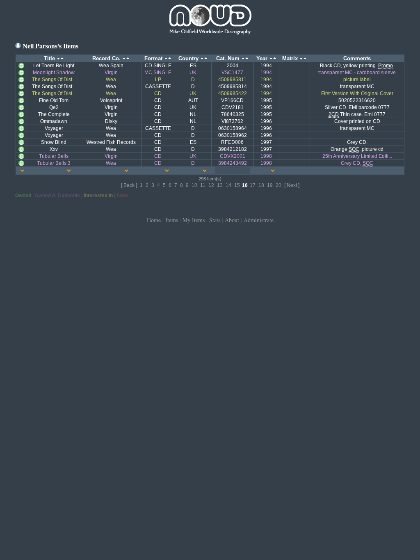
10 (194, 185)
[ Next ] (291, 185)
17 (253, 185)
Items (171, 220)
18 (261, 185)
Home (154, 220)
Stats (214, 220)
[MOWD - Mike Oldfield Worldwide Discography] (210, 20)
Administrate (259, 220)
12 (211, 185)
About (232, 220)
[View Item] (21, 65)
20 (278, 185)
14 (228, 185)
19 (270, 185)
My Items (194, 220)
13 (220, 185)
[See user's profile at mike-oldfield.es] (18, 45)
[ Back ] (129, 185)
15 (237, 185)
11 (202, 185)
